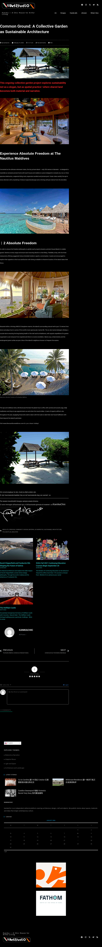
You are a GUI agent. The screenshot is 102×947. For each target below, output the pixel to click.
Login (67, 685)
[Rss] (97, 4)
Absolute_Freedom (8, 529)
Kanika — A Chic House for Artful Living (18, 13)
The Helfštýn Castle (8, 608)
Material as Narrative (36, 529)
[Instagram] (86, 4)
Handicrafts (73, 13)
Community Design (22, 529)
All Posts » (22, 634)
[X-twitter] (90, 4)
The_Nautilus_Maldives (10, 532)
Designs (63, 13)
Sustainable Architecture (53, 529)
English (10, 743)
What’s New (95, 13)
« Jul (5, 851)
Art (55, 13)
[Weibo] (93, 4)
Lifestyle (84, 13)
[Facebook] (82, 4)
